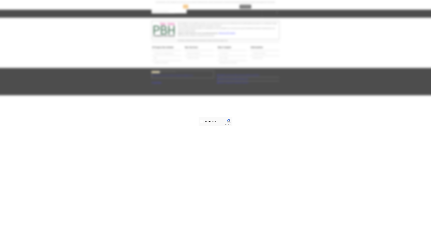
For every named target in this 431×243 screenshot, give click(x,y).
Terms (229, 124)
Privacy (226, 124)
